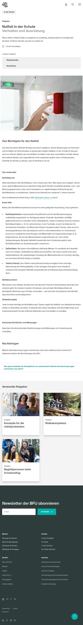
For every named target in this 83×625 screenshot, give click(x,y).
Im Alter (45, 542)
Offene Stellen (7, 584)
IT (11, 599)
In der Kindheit (48, 538)
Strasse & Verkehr (9, 538)
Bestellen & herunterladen (51, 562)
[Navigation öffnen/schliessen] (79, 4)
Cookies (15, 608)
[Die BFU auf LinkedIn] (3, 620)
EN (15, 599)
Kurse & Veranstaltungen (51, 566)
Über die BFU (7, 562)
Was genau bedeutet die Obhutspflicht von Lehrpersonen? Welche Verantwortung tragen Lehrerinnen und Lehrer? (39, 367)
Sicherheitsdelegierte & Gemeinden (55, 580)
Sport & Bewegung (10, 542)
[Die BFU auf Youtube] (15, 620)
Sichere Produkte (48, 571)
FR (7, 599)
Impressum (5, 612)
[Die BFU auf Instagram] (11, 620)
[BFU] (5, 5)
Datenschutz (6, 608)
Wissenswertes (12, 60)
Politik (4, 571)
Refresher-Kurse (42, 197)
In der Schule (9, 12)
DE (3, 599)
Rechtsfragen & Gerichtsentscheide (55, 575)
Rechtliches (11, 66)
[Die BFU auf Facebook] (7, 620)
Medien (5, 566)
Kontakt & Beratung (49, 584)
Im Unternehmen (48, 549)
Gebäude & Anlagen (10, 549)
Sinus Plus (6, 575)
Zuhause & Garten (9, 545)
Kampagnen (6, 580)
